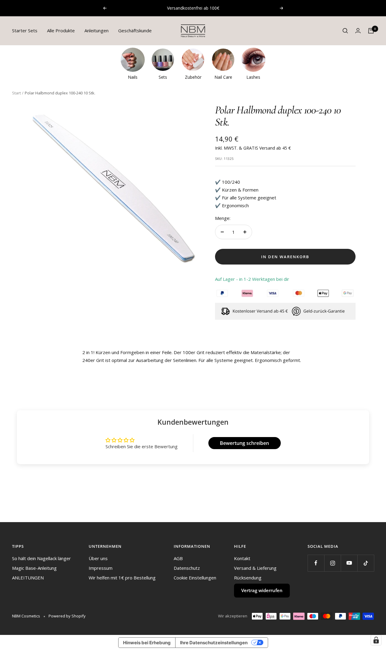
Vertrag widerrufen (262, 590)
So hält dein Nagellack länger (41, 558)
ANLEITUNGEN (28, 578)
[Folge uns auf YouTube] (349, 563)
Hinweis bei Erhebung (147, 642)
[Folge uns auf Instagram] (332, 563)
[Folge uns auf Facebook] (316, 563)
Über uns (98, 558)
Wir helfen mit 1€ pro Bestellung (122, 578)
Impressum (100, 568)
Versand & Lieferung (255, 568)
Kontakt (242, 558)
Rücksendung (247, 578)
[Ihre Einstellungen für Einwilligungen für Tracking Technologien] (376, 640)
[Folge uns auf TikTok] (365, 563)
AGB (178, 558)
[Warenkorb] (371, 30)
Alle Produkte (61, 30)
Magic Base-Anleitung (34, 568)
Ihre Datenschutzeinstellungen (214, 642)
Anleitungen (96, 30)
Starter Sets (24, 30)
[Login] (358, 30)
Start (16, 93)
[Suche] (345, 30)
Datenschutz (187, 568)
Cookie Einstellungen (195, 578)
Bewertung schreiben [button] (244, 443)
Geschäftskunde (135, 30)
